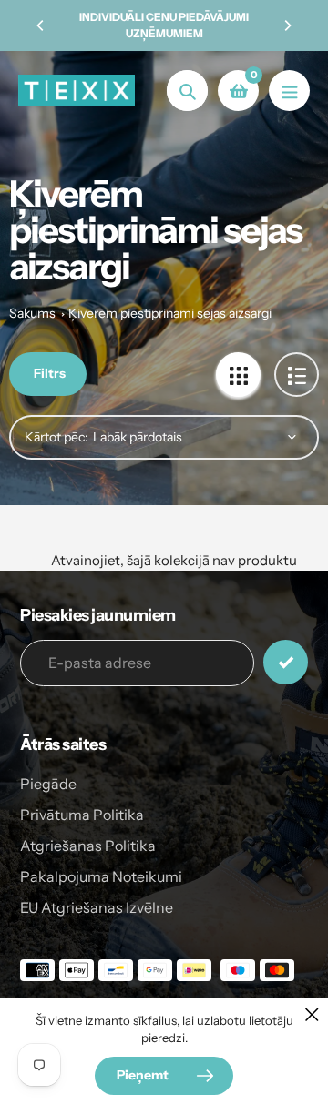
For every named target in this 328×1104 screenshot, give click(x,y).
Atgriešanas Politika (88, 845)
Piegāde (48, 784)
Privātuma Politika (82, 814)
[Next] (287, 25)
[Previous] (41, 25)
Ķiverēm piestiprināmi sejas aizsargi (170, 313)
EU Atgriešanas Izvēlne (96, 907)
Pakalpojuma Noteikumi (101, 876)
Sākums (32, 313)
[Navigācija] (289, 90)
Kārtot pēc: (56, 437)
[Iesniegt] (285, 662)
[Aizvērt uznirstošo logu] (312, 1014)
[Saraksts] (296, 374)
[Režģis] (238, 374)
